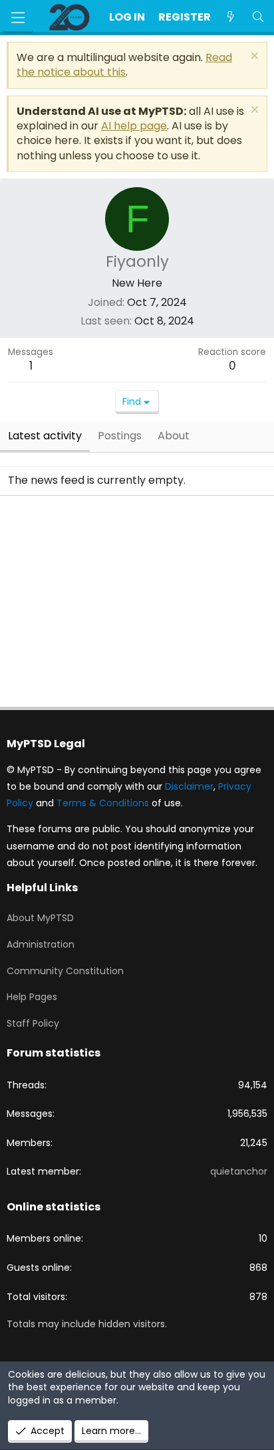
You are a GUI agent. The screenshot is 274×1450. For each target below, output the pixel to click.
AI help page (134, 125)
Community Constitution (65, 971)
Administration (40, 944)
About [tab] (174, 435)
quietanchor (238, 1171)
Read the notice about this (124, 65)
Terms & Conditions (103, 803)
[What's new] (231, 17)
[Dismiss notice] (253, 57)
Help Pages (32, 996)
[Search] (257, 17)
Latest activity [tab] (45, 435)
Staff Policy (33, 1023)
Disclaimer (189, 786)
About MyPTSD (40, 917)
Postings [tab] (120, 435)
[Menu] (18, 17)
